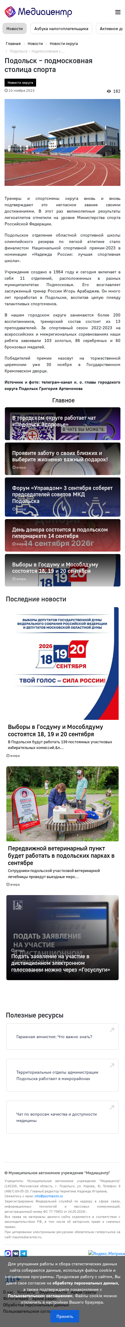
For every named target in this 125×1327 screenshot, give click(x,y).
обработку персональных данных (85, 1282)
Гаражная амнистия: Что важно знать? (54, 1036)
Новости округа (20, 82)
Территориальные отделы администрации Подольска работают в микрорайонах (57, 1075)
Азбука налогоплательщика (61, 28)
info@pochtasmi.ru (49, 1196)
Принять (64, 1316)
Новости (14, 28)
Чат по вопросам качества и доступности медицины (56, 1117)
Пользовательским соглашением (40, 1295)
